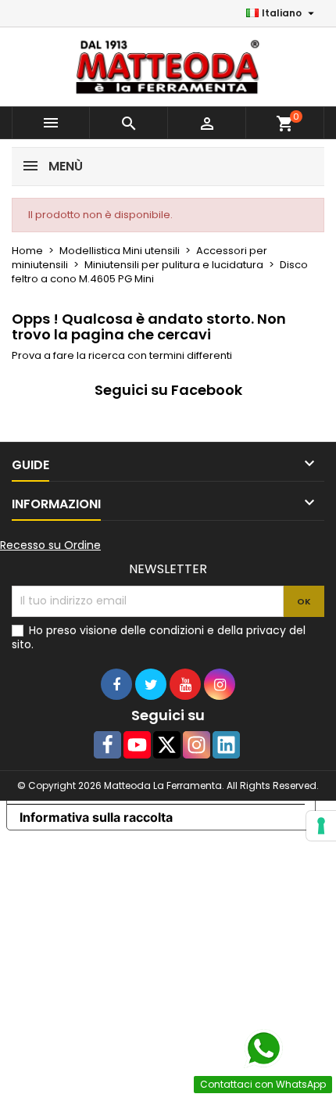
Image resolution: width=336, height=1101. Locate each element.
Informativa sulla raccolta (96, 817)
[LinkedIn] (226, 745)
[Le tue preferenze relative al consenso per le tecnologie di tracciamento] (321, 826)
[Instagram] (196, 745)
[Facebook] (107, 745)
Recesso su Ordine (50, 545)
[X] (167, 745)
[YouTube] (137, 745)
